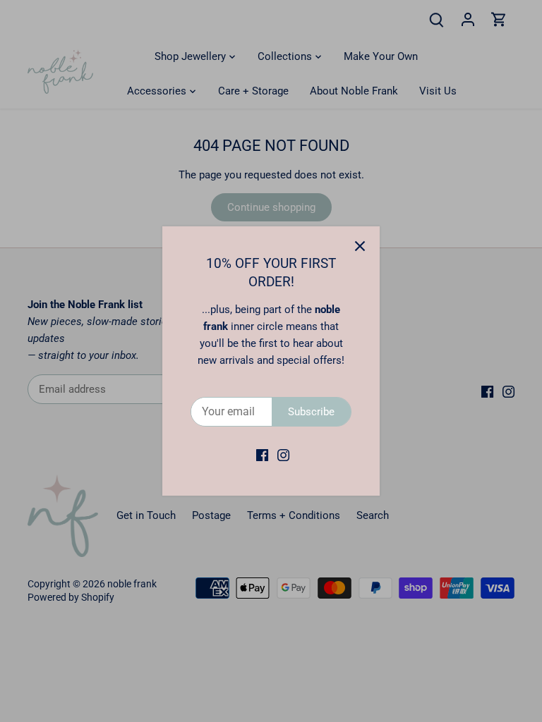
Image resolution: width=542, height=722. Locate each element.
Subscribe (311, 411)
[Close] (359, 246)
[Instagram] (283, 455)
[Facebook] (262, 455)
